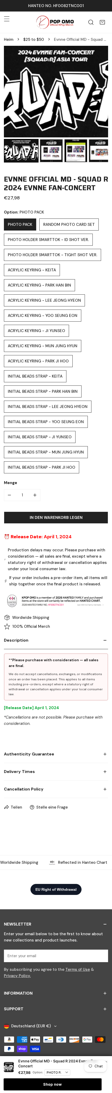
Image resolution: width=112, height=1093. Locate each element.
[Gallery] (56, 105)
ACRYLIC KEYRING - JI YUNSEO (36, 330)
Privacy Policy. (17, 975)
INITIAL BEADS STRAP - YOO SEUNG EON (46, 421)
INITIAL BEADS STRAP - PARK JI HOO (41, 467)
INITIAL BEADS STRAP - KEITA (35, 376)
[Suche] (91, 22)
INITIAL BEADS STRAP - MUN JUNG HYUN (46, 452)
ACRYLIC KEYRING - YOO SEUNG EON (42, 315)
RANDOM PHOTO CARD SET (69, 224)
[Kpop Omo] (54, 22)
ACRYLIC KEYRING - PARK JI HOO (38, 361)
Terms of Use (77, 969)
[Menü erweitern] (7, 19)
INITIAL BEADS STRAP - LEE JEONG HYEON (48, 406)
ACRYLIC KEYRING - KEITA (32, 270)
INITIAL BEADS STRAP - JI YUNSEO (40, 437)
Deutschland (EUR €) (31, 1026)
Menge (10, 482)
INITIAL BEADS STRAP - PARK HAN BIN (43, 391)
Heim (8, 39)
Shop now (52, 1084)
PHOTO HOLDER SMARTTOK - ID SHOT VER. (48, 239)
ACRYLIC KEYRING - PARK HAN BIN (39, 285)
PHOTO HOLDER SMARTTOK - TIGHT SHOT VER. (52, 254)
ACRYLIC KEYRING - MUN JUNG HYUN (42, 346)
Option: (38, 1072)
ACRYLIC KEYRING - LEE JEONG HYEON (44, 300)
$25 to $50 (33, 39)
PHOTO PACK (20, 224)
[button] (102, 22)
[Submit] (101, 956)
